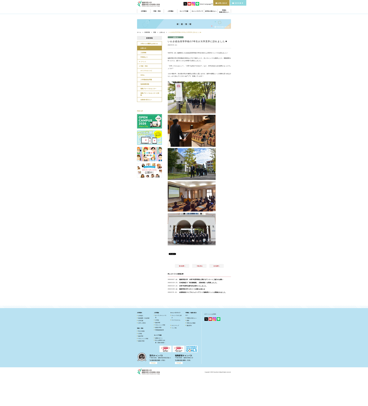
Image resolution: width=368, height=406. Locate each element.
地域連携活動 (144, 84)
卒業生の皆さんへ (192, 318)
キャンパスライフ (175, 312)
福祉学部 (140, 336)
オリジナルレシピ (146, 70)
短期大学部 (141, 341)
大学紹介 (140, 315)
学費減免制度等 (159, 330)
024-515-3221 (181, 360)
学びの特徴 (141, 331)
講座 (188, 320)
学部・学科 (144, 66)
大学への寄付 (142, 323)
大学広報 (140, 320)
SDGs (142, 75)
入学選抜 (156, 312)
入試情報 (143, 52)
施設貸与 (189, 325)
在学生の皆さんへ (211, 11)
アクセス (153, 363)
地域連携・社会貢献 (143, 318)
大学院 (140, 333)
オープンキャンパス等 (160, 316)
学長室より (144, 57)
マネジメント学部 (143, 338)
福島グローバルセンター (148, 88)
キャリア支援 (157, 335)
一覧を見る (199, 266)
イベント (143, 61)
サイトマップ (175, 325)
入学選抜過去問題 (146, 79)
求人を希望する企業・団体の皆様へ (160, 341)
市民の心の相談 (191, 323)
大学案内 (139, 312)
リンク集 (174, 328)
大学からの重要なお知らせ (149, 43)
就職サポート (159, 338)
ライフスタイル (176, 320)
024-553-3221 (156, 360)
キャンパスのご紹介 (177, 316)
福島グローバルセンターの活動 (149, 94)
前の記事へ (182, 266)
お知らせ (143, 48)
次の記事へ (217, 266)
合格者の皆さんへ (146, 99)
